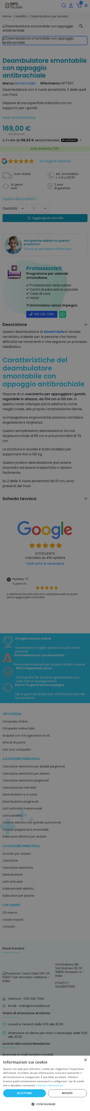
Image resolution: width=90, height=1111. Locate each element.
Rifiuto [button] (67, 1093)
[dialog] (45, 1083)
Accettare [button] (24, 1093)
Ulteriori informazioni (50, 1085)
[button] (45, 1104)
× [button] (85, 1060)
